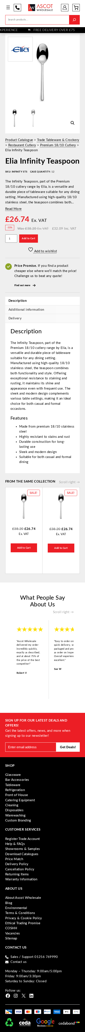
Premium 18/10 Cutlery (58, 145)
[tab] (42, 318)
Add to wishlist (45, 251)
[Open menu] (8, 7)
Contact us (18, 962)
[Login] (65, 7)
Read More (13, 209)
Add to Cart (28, 238)
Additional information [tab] (26, 309)
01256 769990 (17, 7)
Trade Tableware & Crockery (58, 140)
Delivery (15, 318)
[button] (72, 123)
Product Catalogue (19, 140)
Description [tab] (17, 300)
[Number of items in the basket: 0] (76, 7)
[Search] (74, 19)
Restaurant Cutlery (22, 145)
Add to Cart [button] (24, 548)
